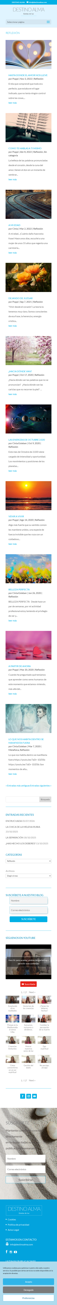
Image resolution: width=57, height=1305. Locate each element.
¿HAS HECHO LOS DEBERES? (21, 843)
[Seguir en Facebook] (22, 1096)
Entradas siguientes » (40, 785)
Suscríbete (30, 984)
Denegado (28, 1290)
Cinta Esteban (19, 443)
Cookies (12, 1219)
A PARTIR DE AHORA (19, 666)
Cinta (15, 228)
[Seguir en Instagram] (28, 1096)
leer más (12, 102)
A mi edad (14, 225)
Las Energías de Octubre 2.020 (26, 439)
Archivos (10, 870)
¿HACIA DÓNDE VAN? (20, 371)
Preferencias (28, 1298)
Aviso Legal (13, 1229)
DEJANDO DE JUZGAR (20, 298)
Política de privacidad (18, 1224)
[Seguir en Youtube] (34, 1096)
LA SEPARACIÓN (14, 837)
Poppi (15, 78)
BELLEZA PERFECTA (19, 589)
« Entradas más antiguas (18, 785)
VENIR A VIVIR (16, 516)
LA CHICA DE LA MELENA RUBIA (23, 826)
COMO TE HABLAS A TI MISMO (25, 148)
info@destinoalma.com (21, 1244)
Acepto (28, 1281)
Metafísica (13, 749)
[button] (32, 992)
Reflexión (38, 78)
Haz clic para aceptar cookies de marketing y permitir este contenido (28, 962)
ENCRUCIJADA (14, 820)
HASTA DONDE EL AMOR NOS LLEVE (28, 75)
